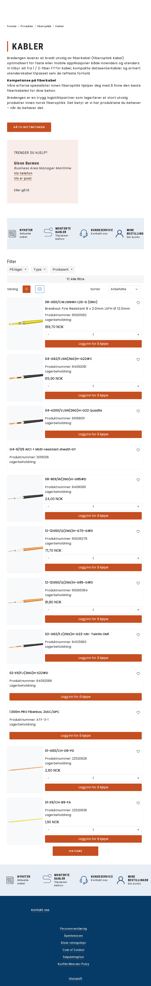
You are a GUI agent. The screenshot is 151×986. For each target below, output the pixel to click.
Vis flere (75, 851)
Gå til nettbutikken (29, 127)
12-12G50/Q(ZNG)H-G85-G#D (69, 582)
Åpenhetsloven (73, 936)
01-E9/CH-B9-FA (58, 802)
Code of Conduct (73, 950)
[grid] (39, 289)
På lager (16, 269)
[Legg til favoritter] (138, 302)
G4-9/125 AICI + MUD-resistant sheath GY (42, 449)
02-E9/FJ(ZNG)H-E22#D (28, 673)
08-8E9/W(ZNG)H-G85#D (65, 479)
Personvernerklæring (73, 928)
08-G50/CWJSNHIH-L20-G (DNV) (71, 302)
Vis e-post (23, 178)
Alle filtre (77, 279)
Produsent (61, 269)
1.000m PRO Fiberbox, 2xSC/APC (34, 712)
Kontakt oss (40, 910)
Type (38, 269)
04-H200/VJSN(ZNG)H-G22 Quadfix (73, 410)
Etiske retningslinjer (73, 943)
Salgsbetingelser (73, 957)
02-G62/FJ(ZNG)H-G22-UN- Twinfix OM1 (77, 634)
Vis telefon (23, 173)
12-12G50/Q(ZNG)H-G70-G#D (69, 531)
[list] (26, 289)
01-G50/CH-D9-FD (59, 750)
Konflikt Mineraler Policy (73, 964)
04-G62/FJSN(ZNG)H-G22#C (68, 359)
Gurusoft (75, 978)
